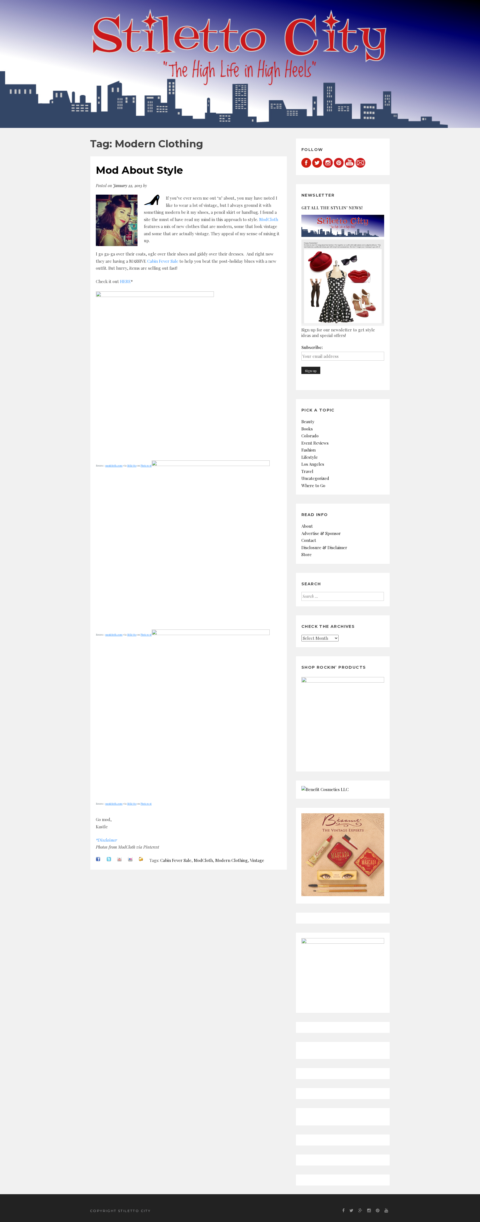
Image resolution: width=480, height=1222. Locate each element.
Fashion (308, 450)
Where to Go (313, 485)
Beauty (307, 421)
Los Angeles (312, 464)
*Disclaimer (106, 840)
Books (307, 429)
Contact (308, 540)
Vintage (257, 860)
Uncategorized (315, 478)
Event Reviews (315, 443)
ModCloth (268, 219)
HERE (125, 281)
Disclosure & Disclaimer (324, 547)
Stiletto (131, 465)
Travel (307, 471)
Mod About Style (139, 170)
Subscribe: (312, 347)
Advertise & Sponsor (321, 533)
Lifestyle (309, 457)
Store (306, 554)
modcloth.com (113, 465)
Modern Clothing (231, 860)
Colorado (310, 435)
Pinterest (146, 465)
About (307, 526)
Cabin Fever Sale (162, 261)
